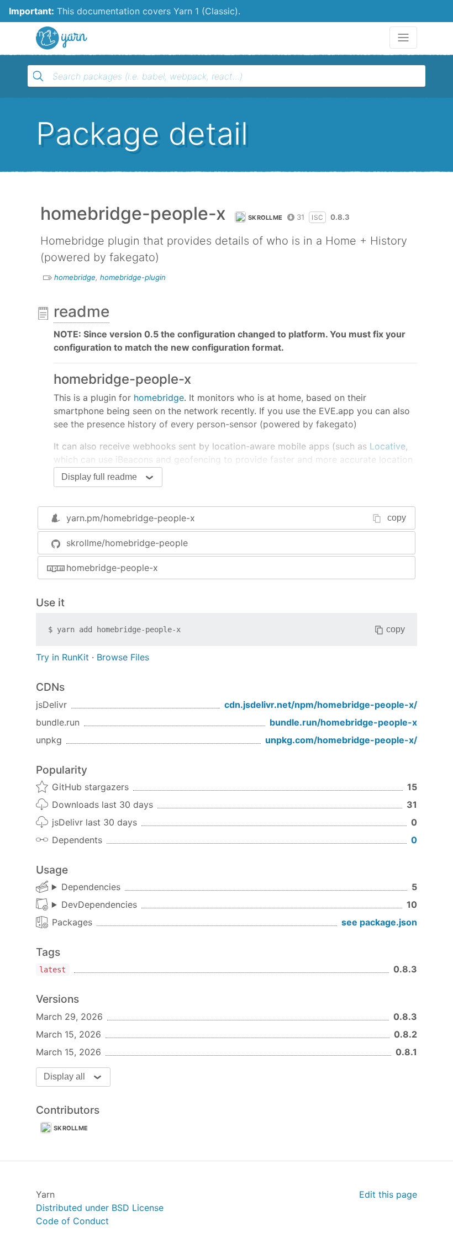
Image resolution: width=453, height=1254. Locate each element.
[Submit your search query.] (38, 76)
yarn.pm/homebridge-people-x (130, 517)
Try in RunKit (62, 657)
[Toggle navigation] (403, 38)
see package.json (379, 922)
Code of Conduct (72, 1220)
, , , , (86, 887)
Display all (64, 1076)
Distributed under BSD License (100, 1207)
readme (81, 311)
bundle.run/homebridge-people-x (343, 722)
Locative (387, 446)
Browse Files (123, 657)
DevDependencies (99, 904)
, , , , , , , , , (94, 905)
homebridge (75, 277)
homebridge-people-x (112, 567)
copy (396, 517)
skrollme (265, 217)
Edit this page (388, 1194)
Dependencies (90, 886)
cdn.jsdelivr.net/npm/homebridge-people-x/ (320, 704)
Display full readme (99, 477)
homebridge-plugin (133, 277)
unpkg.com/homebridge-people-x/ (341, 739)
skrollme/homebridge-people (127, 542)
